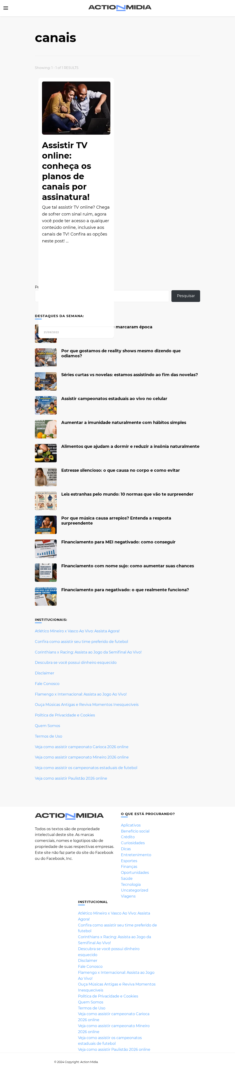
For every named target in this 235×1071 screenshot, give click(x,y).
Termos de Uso (48, 736)
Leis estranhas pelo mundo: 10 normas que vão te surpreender (127, 494)
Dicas (126, 849)
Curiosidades (133, 843)
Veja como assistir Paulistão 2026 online (71, 778)
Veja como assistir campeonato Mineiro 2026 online (82, 757)
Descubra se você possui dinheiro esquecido (76, 662)
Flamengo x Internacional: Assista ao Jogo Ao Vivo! (81, 694)
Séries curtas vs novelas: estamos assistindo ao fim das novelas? (129, 374)
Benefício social (135, 831)
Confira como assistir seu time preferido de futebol (81, 641)
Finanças (129, 866)
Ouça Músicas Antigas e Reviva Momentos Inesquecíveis (87, 704)
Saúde (127, 878)
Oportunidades (135, 872)
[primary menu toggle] (5, 8)
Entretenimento (136, 855)
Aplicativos (131, 825)
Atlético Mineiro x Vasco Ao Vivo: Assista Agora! (77, 631)
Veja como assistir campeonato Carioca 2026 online (82, 747)
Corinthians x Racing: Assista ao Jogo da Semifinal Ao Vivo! (88, 652)
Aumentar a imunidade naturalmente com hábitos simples (123, 422)
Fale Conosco (47, 684)
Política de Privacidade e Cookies (65, 715)
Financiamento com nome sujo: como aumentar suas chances (127, 565)
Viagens (128, 896)
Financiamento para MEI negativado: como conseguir (118, 542)
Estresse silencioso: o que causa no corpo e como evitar (120, 470)
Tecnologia (131, 884)
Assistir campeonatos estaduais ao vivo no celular (114, 398)
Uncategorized (134, 890)
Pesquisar (186, 296)
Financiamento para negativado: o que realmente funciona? (125, 589)
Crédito (128, 837)
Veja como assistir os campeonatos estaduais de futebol (86, 768)
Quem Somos (47, 726)
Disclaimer (44, 673)
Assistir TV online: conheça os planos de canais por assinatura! (66, 171)
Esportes (129, 861)
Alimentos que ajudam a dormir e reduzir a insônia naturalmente (130, 446)
